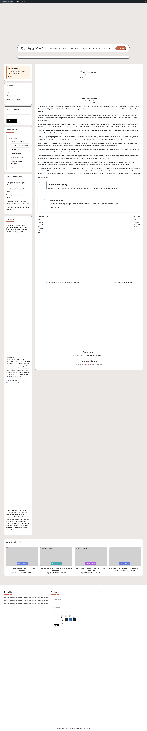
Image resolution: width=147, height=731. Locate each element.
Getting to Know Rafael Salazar (16, 380)
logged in (86, 364)
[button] (120, 48)
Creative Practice (22, 563)
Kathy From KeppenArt (18, 141)
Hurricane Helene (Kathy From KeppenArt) (124, 568)
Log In (56, 625)
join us (22, 73)
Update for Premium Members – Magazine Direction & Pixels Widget (26, 597)
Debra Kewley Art (16, 153)
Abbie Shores (55, 184)
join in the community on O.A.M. (79, 728)
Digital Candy (15, 149)
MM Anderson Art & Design (19, 145)
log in (15, 73)
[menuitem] (6, 1)
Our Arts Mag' (32, 48)
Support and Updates (13, 100)
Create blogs (61, 728)
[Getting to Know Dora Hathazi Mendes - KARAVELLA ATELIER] (18, 292)
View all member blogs (12, 167)
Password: (57, 607)
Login (8, 92)
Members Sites (11, 96)
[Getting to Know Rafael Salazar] (18, 445)
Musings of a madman (18, 157)
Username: (57, 600)
